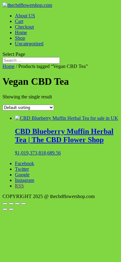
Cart (19, 21)
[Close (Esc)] (23, 204)
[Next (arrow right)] (11, 209)
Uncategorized (29, 43)
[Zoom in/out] (4, 204)
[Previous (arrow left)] (4, 209)
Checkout (24, 26)
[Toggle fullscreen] (11, 204)
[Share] (17, 204)
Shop (20, 38)
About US (25, 15)
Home (21, 32)
